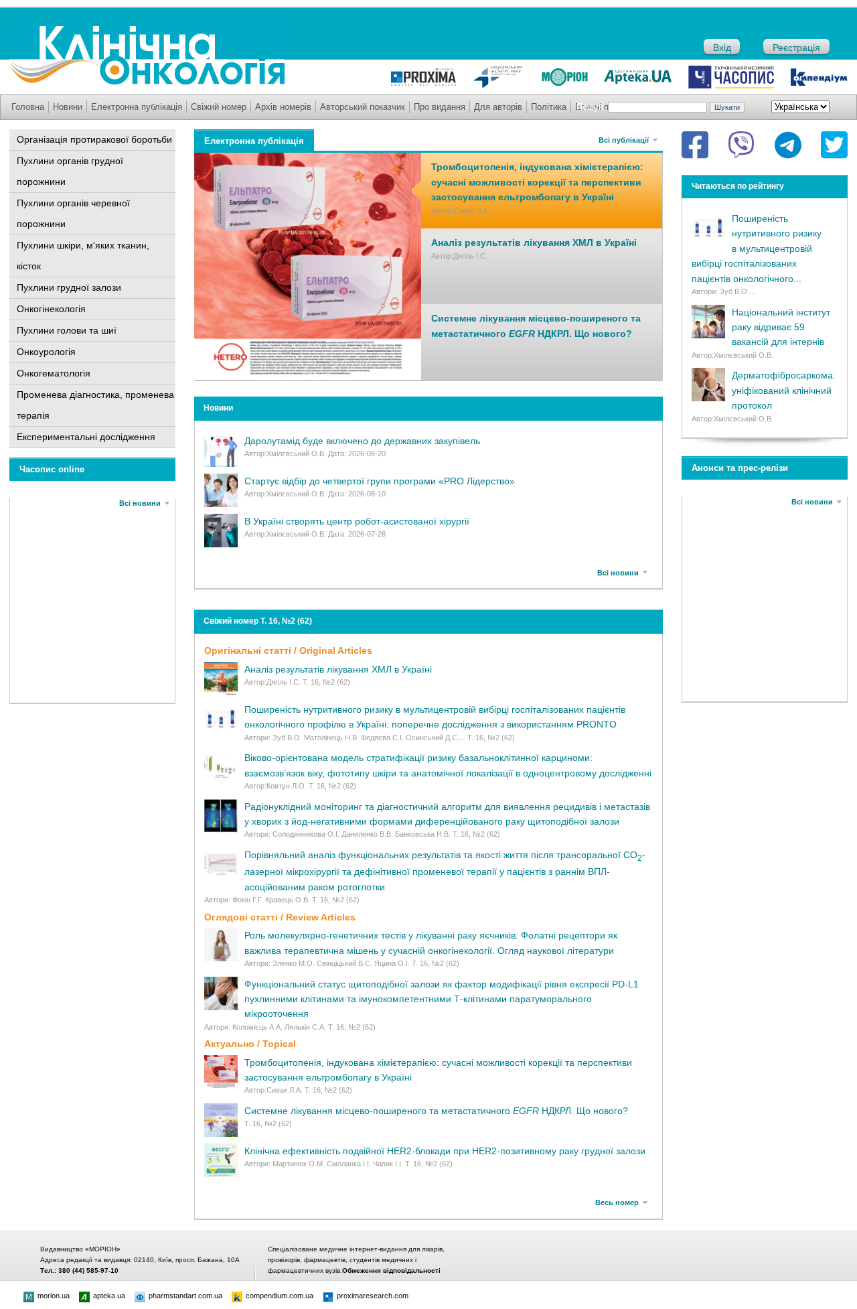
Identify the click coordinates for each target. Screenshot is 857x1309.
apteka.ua (109, 1296)
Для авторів (498, 107)
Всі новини (140, 503)
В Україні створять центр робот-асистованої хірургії (356, 521)
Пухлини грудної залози (69, 287)
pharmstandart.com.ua (185, 1296)
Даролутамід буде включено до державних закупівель (362, 440)
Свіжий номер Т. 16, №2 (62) (258, 621)
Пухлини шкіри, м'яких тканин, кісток (83, 255)
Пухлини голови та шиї (66, 330)
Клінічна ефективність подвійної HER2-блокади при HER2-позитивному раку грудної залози (444, 1151)
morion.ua (53, 1296)
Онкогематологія (53, 373)
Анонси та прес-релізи (740, 468)
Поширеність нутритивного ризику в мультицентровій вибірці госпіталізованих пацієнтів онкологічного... (757, 248)
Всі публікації (624, 140)
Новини (67, 107)
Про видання (439, 107)
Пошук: (590, 107)
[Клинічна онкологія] (147, 81)
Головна (27, 107)
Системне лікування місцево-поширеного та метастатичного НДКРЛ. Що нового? (436, 1110)
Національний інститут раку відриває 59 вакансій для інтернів (781, 327)
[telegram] (788, 144)
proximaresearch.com (372, 1296)
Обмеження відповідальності (391, 1270)
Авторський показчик (362, 107)
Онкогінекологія (51, 308)
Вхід (722, 47)
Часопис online (51, 469)
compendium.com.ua (279, 1296)
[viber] (741, 144)
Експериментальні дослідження (86, 436)
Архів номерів (283, 107)
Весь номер (617, 1202)
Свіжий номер (218, 107)
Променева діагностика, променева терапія (95, 405)
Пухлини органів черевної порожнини (73, 213)
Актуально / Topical (250, 1043)
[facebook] (695, 144)
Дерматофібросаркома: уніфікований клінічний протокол (784, 390)
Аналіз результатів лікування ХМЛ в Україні (534, 242)
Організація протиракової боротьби (94, 139)
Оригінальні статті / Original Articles (288, 650)
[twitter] (834, 144)
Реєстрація (796, 47)
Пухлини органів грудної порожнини (70, 171)
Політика (548, 107)
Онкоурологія (46, 351)
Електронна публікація (136, 107)
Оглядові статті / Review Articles (280, 917)
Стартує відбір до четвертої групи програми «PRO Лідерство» (379, 481)
